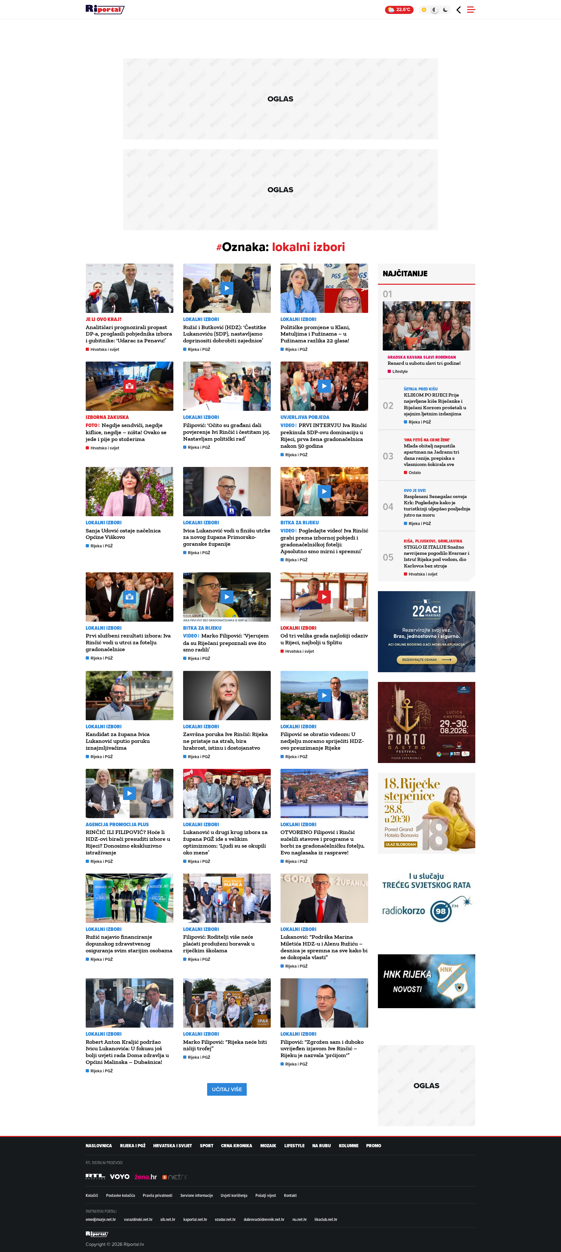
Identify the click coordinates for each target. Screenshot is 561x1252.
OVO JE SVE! (415, 490)
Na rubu (321, 1145)
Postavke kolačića (120, 1195)
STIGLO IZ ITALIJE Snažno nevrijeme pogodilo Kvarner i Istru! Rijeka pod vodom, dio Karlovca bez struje (436, 556)
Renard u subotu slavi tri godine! (424, 363)
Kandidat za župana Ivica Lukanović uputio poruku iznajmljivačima (118, 741)
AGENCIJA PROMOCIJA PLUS (117, 824)
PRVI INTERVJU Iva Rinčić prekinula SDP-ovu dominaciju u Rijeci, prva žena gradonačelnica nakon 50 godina (323, 435)
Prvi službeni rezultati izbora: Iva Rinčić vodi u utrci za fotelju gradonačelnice (128, 642)
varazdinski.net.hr (138, 1219)
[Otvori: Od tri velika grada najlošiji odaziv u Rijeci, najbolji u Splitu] (324, 597)
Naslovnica (99, 1145)
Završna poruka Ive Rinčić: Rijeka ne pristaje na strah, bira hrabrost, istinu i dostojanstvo (225, 741)
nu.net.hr (300, 1219)
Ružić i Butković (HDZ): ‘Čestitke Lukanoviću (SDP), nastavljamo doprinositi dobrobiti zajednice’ (224, 334)
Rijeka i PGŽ (199, 349)
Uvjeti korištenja (234, 1195)
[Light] (423, 9)
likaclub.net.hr (326, 1219)
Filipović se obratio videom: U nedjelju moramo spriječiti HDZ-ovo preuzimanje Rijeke (322, 741)
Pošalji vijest (266, 1195)
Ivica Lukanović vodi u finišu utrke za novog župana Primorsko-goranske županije (226, 537)
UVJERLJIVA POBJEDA (305, 417)
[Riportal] (105, 9)
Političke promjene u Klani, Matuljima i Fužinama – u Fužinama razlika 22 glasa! (315, 334)
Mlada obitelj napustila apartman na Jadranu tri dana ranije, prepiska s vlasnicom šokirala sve (431, 455)
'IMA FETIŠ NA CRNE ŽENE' (427, 440)
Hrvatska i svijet (105, 349)
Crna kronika (236, 1145)
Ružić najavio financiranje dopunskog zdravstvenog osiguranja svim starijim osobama (129, 943)
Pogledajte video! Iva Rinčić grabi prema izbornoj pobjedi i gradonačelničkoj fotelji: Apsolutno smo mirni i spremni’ (324, 541)
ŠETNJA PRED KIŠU (421, 389)
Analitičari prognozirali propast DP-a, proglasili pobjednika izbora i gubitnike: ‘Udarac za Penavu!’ (129, 334)
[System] (434, 9)
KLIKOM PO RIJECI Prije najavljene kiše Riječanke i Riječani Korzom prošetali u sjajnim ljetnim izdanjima (435, 404)
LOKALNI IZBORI (201, 319)
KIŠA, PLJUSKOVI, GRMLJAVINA (433, 541)
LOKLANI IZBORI (298, 824)
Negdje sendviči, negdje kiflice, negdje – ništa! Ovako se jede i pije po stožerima (126, 432)
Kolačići (92, 1195)
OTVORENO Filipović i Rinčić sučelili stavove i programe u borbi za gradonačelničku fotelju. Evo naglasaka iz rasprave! (322, 842)
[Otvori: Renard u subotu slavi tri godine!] (426, 326)
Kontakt (290, 1195)
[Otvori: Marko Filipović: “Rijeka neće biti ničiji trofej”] (227, 1003)
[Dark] (445, 9)
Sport (206, 1145)
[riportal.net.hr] (97, 1234)
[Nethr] (175, 1176)
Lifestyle (400, 371)
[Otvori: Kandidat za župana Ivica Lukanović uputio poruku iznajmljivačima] (129, 695)
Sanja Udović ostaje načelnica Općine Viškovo (123, 534)
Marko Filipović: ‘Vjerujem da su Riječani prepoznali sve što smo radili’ (226, 642)
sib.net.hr (167, 1219)
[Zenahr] (145, 1176)
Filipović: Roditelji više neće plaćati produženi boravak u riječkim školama (219, 943)
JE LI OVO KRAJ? (104, 319)
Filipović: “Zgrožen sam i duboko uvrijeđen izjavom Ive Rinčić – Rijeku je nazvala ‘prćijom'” (322, 1048)
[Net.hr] (95, 1176)
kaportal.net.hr (195, 1219)
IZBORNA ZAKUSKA (107, 417)
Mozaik (268, 1145)
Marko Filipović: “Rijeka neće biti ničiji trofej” (225, 1045)
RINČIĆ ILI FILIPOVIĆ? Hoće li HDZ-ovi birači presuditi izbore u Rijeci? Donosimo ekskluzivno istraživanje (128, 842)
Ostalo (415, 473)
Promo (373, 1145)
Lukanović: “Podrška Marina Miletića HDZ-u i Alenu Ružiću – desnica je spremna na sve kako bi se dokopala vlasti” (324, 946)
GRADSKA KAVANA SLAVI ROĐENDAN (422, 357)
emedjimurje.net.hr (101, 1219)
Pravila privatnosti (157, 1195)
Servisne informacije (197, 1195)
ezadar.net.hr (225, 1219)
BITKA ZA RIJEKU (299, 522)
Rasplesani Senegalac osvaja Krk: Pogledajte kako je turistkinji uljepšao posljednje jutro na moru (437, 505)
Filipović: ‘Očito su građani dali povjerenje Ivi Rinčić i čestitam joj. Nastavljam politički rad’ (226, 432)
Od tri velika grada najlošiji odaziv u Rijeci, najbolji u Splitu (324, 639)
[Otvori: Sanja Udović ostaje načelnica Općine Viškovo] (129, 491)
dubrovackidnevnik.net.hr (264, 1219)
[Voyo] (120, 1176)
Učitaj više (227, 1089)
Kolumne (348, 1145)
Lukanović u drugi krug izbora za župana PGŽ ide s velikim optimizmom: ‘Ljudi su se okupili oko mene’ (225, 842)
